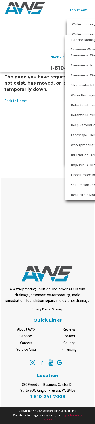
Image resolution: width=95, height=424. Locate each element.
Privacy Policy (41, 309)
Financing (58, 56)
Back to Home (15, 100)
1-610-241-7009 (47, 396)
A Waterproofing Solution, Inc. (58, 411)
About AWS (78, 10)
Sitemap (57, 309)
